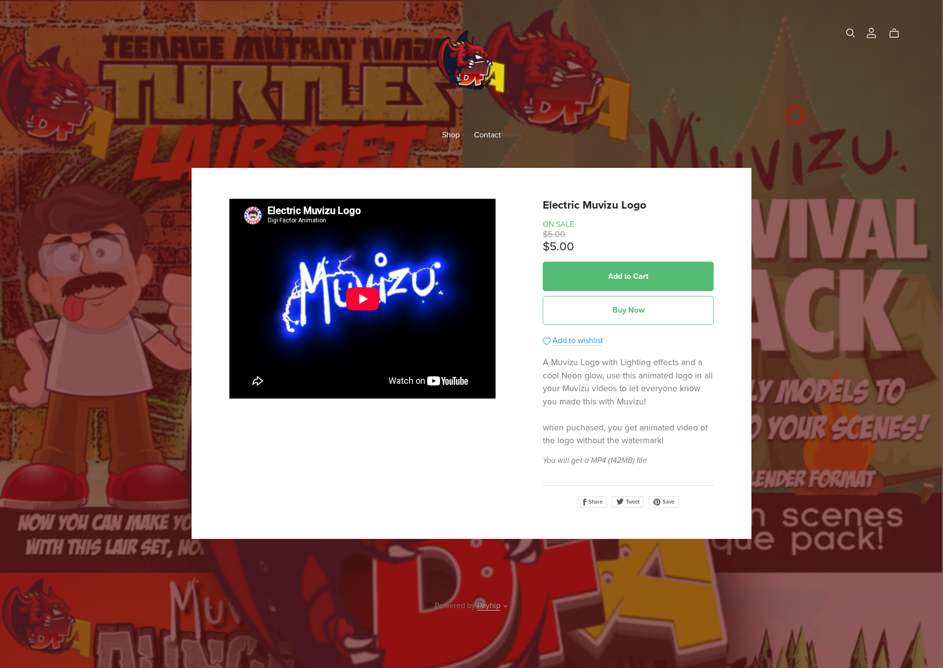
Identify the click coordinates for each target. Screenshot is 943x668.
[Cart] (898, 33)
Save (667, 502)
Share (595, 502)
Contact (487, 134)
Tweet (631, 502)
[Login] (871, 32)
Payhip (488, 606)
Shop (451, 134)
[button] (505, 607)
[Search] (850, 33)
